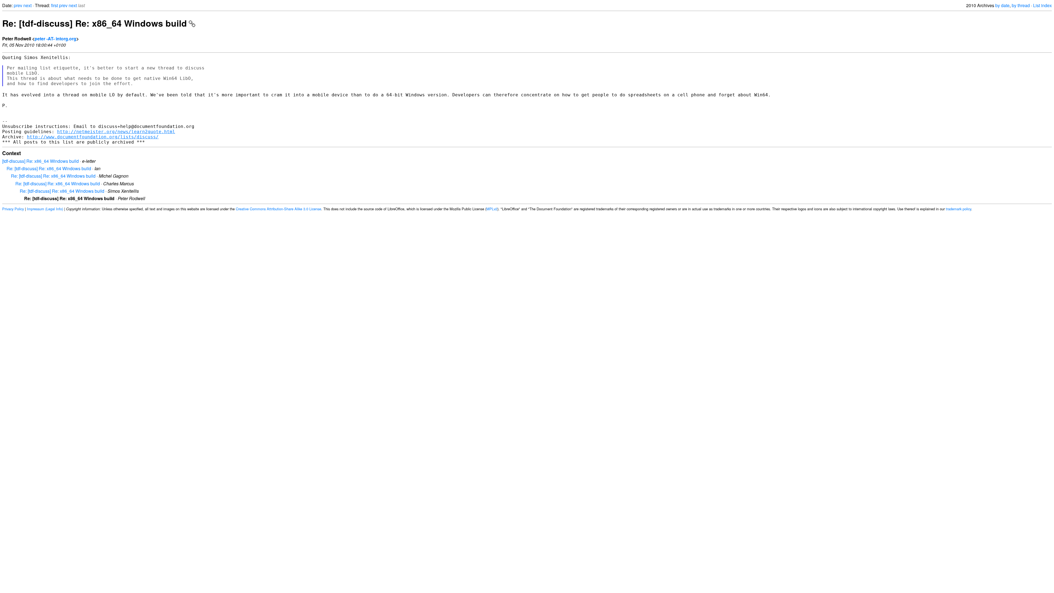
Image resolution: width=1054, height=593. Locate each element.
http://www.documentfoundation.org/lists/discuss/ (93, 136)
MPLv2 (491, 208)
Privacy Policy (13, 208)
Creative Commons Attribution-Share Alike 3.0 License (278, 208)
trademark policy (958, 208)
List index (1042, 5)
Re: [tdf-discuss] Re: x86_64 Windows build (94, 23)
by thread (1021, 5)
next (27, 5)
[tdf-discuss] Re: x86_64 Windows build (40, 161)
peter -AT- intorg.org (55, 38)
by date (1002, 5)
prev (18, 5)
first (54, 5)
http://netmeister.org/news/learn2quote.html (116, 131)
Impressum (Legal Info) (45, 208)
